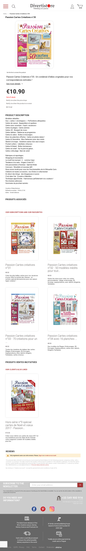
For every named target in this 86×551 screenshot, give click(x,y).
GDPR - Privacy (18, 547)
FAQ (28, 547)
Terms (34, 547)
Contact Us (7, 547)
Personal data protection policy (40, 465)
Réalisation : (51, 547)
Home (5, 13)
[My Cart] (80, 8)
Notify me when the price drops (16, 100)
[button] (48, 65)
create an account (50, 455)
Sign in (41, 455)
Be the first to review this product (16, 72)
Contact (41, 547)
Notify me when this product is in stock (19, 103)
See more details (13, 84)
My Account (73, 7)
